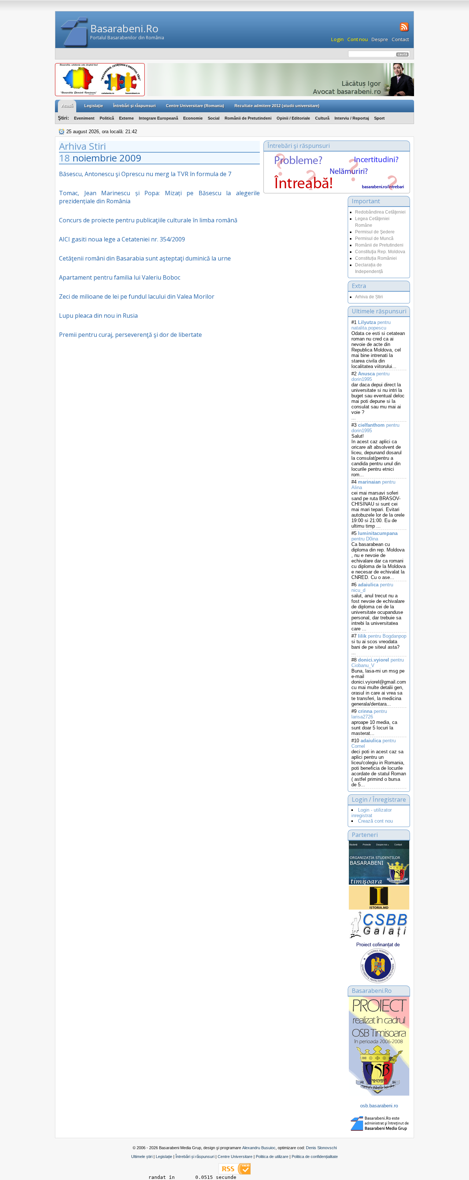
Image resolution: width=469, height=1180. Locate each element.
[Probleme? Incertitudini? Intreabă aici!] (336, 188)
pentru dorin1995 (370, 376)
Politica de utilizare (272, 1156)
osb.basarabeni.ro (379, 1105)
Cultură (322, 118)
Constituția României (376, 258)
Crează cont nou (375, 821)
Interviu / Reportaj (352, 118)
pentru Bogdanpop (382, 636)
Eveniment (84, 118)
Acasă (67, 105)
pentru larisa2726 (369, 714)
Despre (380, 39)
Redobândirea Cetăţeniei (380, 212)
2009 (130, 157)
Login (337, 39)
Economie (193, 118)
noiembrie (95, 157)
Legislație (164, 1156)
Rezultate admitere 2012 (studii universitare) (277, 105)
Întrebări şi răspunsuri (134, 105)
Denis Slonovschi (321, 1148)
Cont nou (357, 39)
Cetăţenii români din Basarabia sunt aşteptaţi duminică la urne (145, 258)
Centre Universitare (235, 1156)
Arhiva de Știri (369, 296)
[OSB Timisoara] (379, 863)
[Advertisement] (303, 269)
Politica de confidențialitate (315, 1156)
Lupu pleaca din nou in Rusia (98, 316)
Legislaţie (93, 105)
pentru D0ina (374, 536)
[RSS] (403, 31)
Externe (126, 118)
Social (213, 118)
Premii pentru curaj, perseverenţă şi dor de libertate (130, 335)
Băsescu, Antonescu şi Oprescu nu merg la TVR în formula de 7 (145, 174)
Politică (107, 118)
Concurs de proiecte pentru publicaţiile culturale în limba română (148, 220)
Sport (379, 118)
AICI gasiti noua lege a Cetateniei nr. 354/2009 (122, 239)
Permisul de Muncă (374, 238)
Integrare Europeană (158, 118)
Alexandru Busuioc (259, 1148)
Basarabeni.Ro (124, 28)
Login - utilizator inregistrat (371, 812)
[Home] (74, 32)
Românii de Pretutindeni (248, 118)
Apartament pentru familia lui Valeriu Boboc (119, 277)
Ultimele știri (141, 1156)
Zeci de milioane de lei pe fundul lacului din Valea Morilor (136, 296)
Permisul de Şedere (375, 231)
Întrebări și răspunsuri (195, 1156)
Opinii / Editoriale (293, 118)
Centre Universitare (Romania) (195, 105)
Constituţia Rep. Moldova (380, 251)
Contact (400, 39)
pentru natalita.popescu (371, 325)
